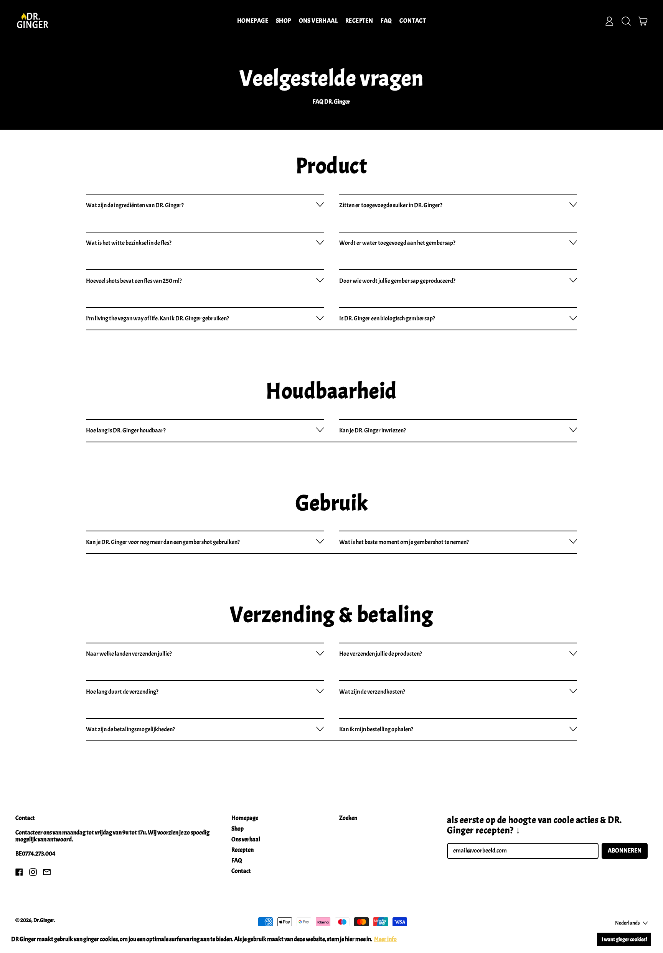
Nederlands (627, 922)
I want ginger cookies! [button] (624, 939)
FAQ (386, 21)
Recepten (359, 21)
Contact (412, 21)
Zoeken (348, 818)
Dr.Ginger (43, 920)
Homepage (252, 21)
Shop (283, 21)
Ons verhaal (318, 21)
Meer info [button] (385, 939)
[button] (626, 21)
